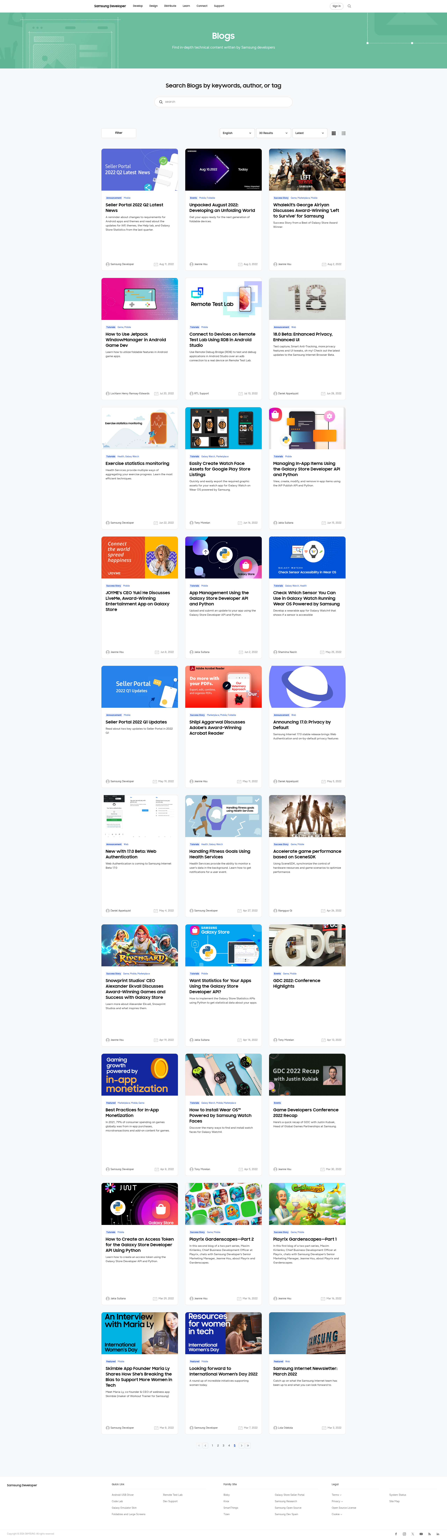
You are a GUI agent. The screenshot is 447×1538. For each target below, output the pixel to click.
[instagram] (404, 1534)
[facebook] (396, 1534)
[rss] (429, 1534)
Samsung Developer (22, 1485)
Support (219, 6)
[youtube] (421, 1534)
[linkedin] (438, 1534)
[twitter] (413, 1534)
